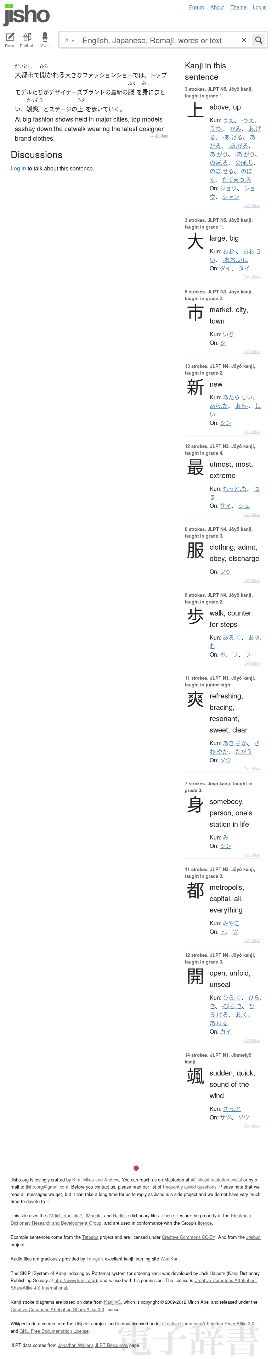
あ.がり (219, 154)
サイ (225, 506)
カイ (225, 1031)
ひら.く (232, 997)
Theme (238, 7)
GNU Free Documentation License (54, 1330)
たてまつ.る (236, 180)
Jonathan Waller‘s (76, 1345)
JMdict (54, 1215)
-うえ (247, 120)
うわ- (216, 129)
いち (228, 334)
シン (225, 423)
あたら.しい (238, 397)
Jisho (26, 15)
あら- (241, 406)
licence (205, 1222)
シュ (244, 506)
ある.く (232, 637)
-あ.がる (238, 146)
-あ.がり (245, 154)
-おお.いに (235, 260)
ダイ (225, 268)
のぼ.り (244, 163)
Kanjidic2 (72, 1215)
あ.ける (219, 1023)
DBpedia (83, 1323)
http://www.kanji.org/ (75, 1280)
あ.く (241, 1014)
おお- (229, 251)
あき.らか (235, 743)
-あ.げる (232, 137)
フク (225, 571)
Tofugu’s (94, 1258)
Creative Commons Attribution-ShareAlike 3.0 (208, 1323)
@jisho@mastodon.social (216, 1179)
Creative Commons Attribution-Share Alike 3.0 (57, 1309)
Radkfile (121, 1215)
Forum (196, 7)
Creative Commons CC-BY (188, 1237)
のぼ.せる (222, 171)
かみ (235, 129)
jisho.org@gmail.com (47, 1186)
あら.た (219, 406)
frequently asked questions (189, 1186)
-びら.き (232, 1006)
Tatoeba (90, 1237)
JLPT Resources (111, 1345)
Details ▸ (252, 205)
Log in (260, 7)
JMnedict (94, 1215)
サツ (225, 1117)
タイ (244, 268)
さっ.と (232, 1109)
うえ (228, 120)
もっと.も (235, 489)
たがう (243, 752)
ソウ (225, 760)
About (217, 7)
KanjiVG (112, 1301)
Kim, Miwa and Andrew (95, 1179)
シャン (230, 197)
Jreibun (161, 135)
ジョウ (228, 188)
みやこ (231, 923)
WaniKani (170, 1258)
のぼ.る (219, 163)
